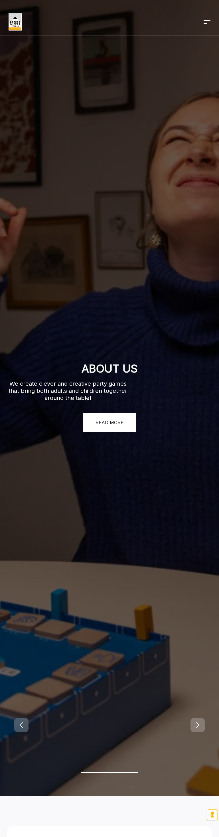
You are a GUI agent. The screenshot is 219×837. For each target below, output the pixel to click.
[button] (207, 22)
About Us (110, 388)
